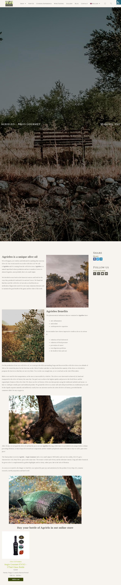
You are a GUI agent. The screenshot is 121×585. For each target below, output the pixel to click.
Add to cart (15, 579)
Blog (77, 4)
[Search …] (111, 4)
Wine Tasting (59, 4)
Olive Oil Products (16, 561)
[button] (94, 259)
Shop (22, 4)
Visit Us (31, 4)
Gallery (69, 4)
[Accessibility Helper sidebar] (118, 2)
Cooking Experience (44, 4)
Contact (84, 4)
